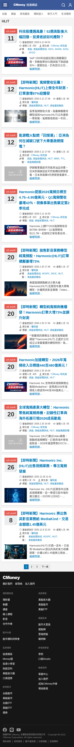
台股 (4, 13)
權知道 (34, 102)
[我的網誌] (70, 5)
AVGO (32, 52)
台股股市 (7, 693)
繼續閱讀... (35, 68)
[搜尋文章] (63, 5)
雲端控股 (43, 634)
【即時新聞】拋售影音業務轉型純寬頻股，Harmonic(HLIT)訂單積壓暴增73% (44, 256)
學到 (40, 654)
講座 (5, 609)
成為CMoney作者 (47, 683)
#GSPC (46, 273)
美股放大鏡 (9, 673)
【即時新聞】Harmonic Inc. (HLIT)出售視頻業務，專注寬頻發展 (43, 466)
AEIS (51, 49)
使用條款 (18, 741)
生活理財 (66, 13)
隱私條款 (7, 741)
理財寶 (6, 599)
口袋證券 (7, 678)
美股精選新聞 (34, 162)
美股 (13, 13)
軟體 (5, 604)
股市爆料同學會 (11, 638)
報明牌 (42, 638)
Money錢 (8, 658)
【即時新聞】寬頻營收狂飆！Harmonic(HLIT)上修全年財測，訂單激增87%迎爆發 (44, 88)
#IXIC (54, 273)
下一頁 (45, 566)
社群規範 (43, 741)
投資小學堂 (9, 663)
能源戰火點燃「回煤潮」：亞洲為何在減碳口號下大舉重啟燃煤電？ (44, 141)
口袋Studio (44, 658)
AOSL (66, 49)
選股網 (42, 629)
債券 (5, 712)
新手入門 (52, 13)
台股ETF (7, 702)
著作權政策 (30, 741)
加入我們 (30, 583)
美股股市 (7, 698)
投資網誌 (7, 654)
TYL (63, 158)
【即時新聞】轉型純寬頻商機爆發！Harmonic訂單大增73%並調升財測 (44, 312)
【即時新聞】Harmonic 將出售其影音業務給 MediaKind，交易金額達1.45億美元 (43, 519)
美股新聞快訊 (40, 49)
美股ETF (7, 707)
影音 (5, 618)
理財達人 (38, 13)
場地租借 (43, 688)
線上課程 (7, 614)
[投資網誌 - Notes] (25, 5)
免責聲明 (54, 741)
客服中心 (43, 673)
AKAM (58, 49)
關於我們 (7, 583)
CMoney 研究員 (59, 45)
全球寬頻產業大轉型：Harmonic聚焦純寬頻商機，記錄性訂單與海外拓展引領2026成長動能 (44, 413)
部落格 (18, 583)
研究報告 (25, 13)
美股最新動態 (57, 105)
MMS (56, 158)
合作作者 (7, 623)
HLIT (46, 105)
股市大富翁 (44, 624)
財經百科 (7, 668)
